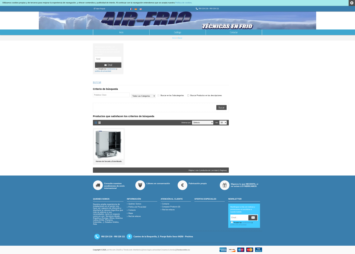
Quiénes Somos (134, 204)
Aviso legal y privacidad (152, 250)
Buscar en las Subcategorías (172, 95)
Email (110, 65)
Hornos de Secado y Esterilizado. (109, 161)
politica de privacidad (103, 71)
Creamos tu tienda (168, 250)
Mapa (130, 213)
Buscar (180, 38)
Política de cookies (183, 3)
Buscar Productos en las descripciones (206, 95)
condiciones (111, 69)
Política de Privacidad (137, 207)
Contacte (132, 210)
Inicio (174, 38)
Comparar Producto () (171, 207)
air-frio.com (111, 250)
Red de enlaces (134, 216)
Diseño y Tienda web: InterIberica (129, 250)
